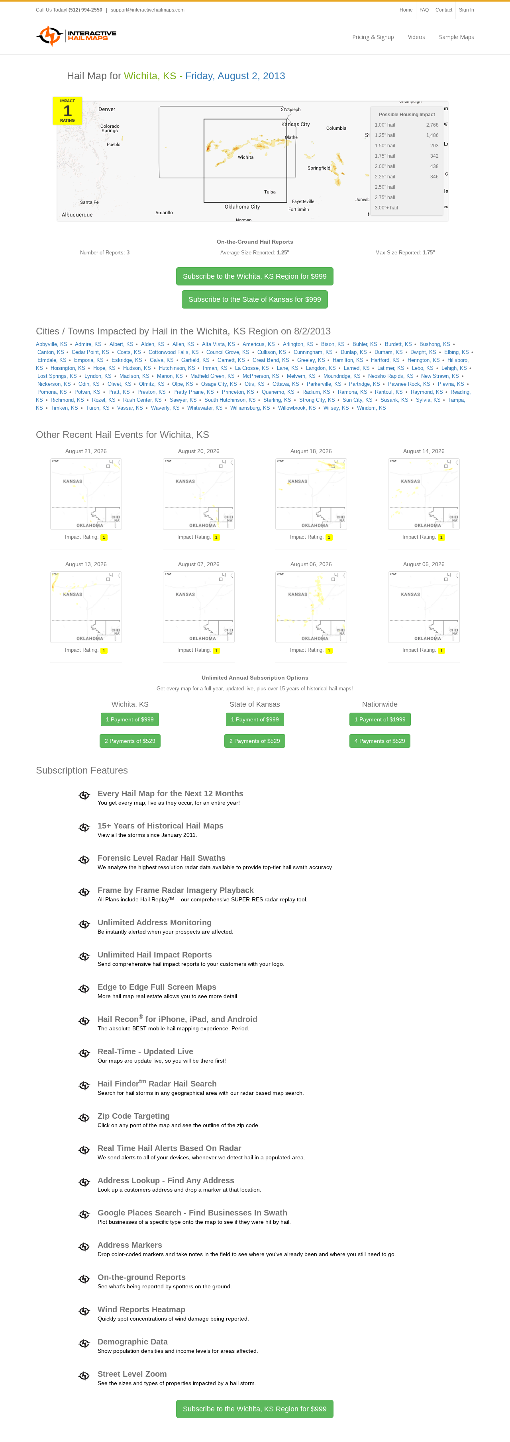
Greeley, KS (311, 360)
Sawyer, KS (183, 400)
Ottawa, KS (286, 384)
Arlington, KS (298, 344)
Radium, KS (316, 392)
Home (406, 10)
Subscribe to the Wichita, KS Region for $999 (255, 1409)
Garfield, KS (195, 360)
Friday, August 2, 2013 (235, 75)
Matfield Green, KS (212, 376)
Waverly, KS (165, 408)
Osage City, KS (219, 384)
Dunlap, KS (354, 352)
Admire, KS (88, 344)
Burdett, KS (398, 344)
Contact (443, 10)
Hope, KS (104, 368)
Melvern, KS (301, 376)
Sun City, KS (358, 400)
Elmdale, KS (52, 360)
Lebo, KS (423, 368)
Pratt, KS (119, 392)
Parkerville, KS (324, 384)
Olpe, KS (182, 384)
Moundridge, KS (342, 376)
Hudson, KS (137, 368)
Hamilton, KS (348, 360)
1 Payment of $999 (130, 719)
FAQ (424, 10)
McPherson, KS (261, 376)
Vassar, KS (130, 408)
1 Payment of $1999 (380, 719)
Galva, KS (162, 360)
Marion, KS (170, 376)
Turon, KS (98, 408)
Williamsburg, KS (250, 408)
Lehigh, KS (454, 368)
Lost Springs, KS (57, 376)
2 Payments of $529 (130, 741)
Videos (416, 37)
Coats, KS (129, 352)
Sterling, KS (277, 400)
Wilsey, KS (336, 408)
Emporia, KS (89, 360)
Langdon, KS (321, 368)
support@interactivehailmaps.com (147, 10)
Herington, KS (424, 360)
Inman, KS (215, 368)
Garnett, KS (231, 360)
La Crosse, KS (252, 368)
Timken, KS (64, 408)
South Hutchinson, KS (230, 400)
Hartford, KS (385, 360)
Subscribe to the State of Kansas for (254, 299)
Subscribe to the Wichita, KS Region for (255, 276)
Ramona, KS (352, 392)
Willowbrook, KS (297, 408)
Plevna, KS (451, 384)
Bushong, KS (435, 344)
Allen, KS (183, 344)
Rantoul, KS (389, 392)
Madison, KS (134, 376)
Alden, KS (153, 344)
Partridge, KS (364, 384)
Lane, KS (287, 368)
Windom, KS (371, 408)
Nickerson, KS (54, 384)
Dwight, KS (423, 352)
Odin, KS (89, 384)
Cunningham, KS (313, 352)
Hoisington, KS (68, 368)
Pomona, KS (52, 392)
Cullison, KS (271, 352)
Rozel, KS (104, 400)
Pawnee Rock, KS (409, 384)
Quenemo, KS (278, 392)
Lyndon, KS (98, 376)
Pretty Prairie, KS (193, 392)
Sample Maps (456, 37)
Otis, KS (255, 384)
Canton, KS (50, 352)
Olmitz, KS (152, 384)
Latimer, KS (390, 368)
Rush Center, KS (142, 400)
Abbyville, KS (51, 344)
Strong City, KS (317, 400)
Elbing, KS (456, 352)
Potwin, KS (87, 392)
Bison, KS (333, 344)
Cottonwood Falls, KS (174, 352)
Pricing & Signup (373, 37)
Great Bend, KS (271, 360)
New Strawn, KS (440, 376)
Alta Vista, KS (218, 344)
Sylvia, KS (428, 400)
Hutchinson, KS (177, 368)
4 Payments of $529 (380, 741)
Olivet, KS (119, 384)
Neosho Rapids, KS (391, 376)
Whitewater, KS (205, 408)
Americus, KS (259, 344)
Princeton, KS (238, 392)
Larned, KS (357, 368)
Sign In (466, 10)
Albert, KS (121, 344)
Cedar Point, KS (90, 352)
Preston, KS (151, 392)
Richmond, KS (67, 400)
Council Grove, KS (227, 352)
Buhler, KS (365, 344)
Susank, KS (394, 400)
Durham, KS (389, 352)
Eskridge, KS (127, 360)
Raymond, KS (427, 392)
